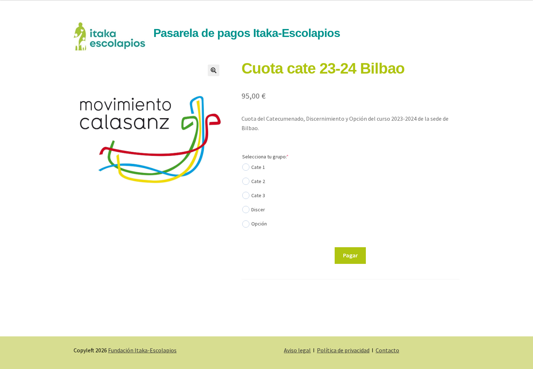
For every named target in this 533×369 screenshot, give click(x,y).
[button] (213, 70)
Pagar (350, 255)
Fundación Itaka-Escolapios (142, 350)
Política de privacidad (343, 350)
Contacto (387, 350)
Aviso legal (297, 350)
